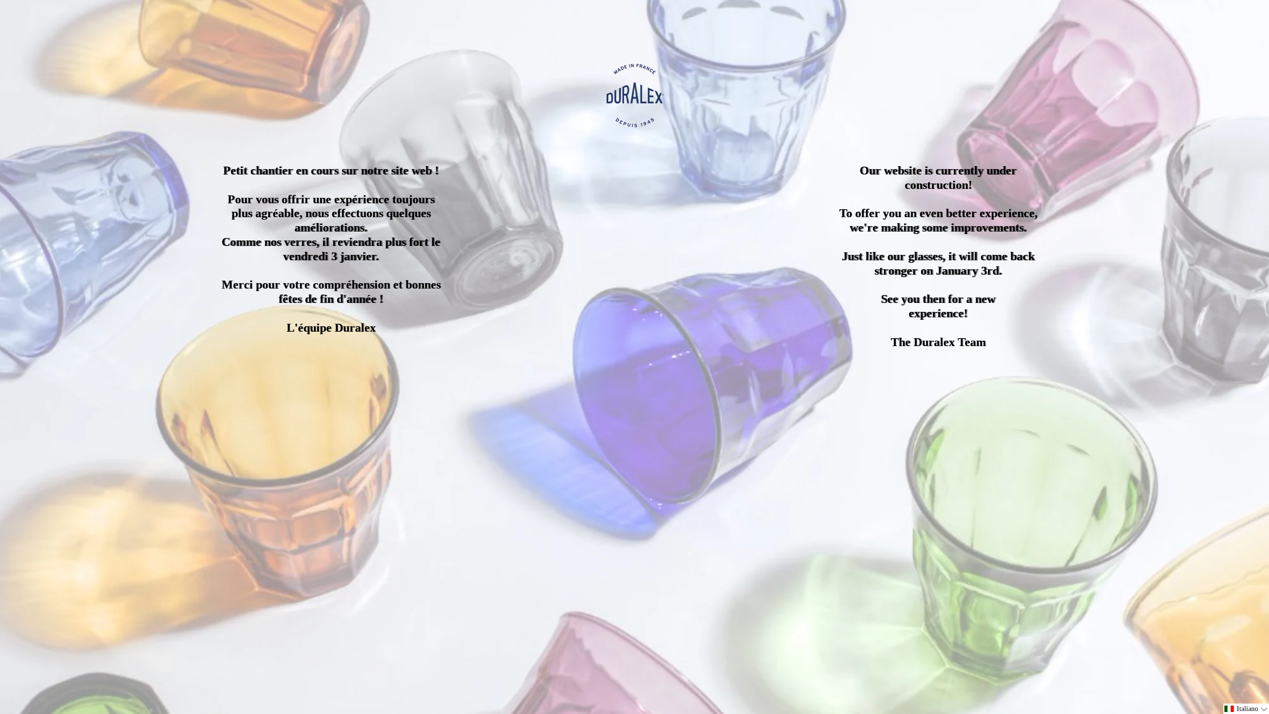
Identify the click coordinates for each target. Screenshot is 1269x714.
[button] (1246, 709)
